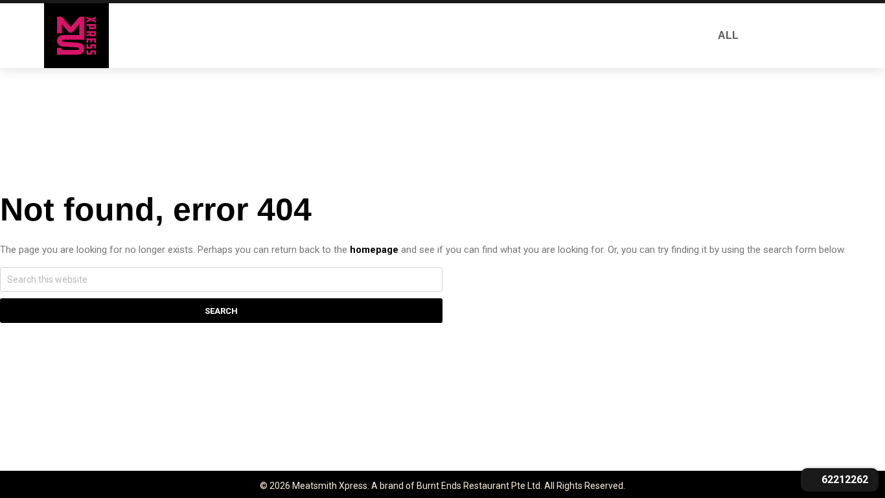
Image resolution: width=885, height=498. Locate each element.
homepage (374, 249)
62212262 (843, 479)
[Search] (776, 36)
